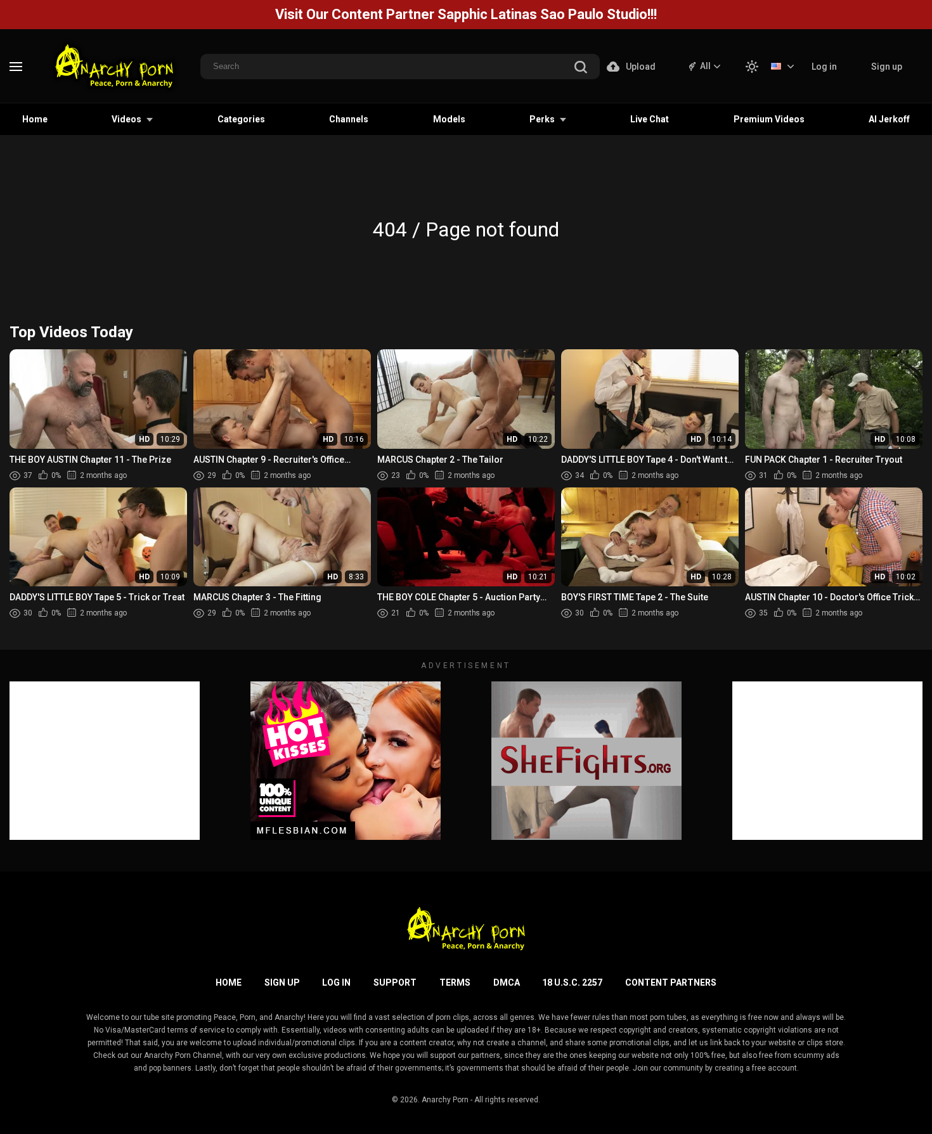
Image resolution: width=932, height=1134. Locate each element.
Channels (348, 119)
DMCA (506, 982)
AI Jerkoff (889, 119)
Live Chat (649, 119)
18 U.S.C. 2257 (572, 982)
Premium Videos (769, 119)
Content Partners (670, 982)
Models (449, 119)
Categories (241, 119)
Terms (454, 982)
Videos (126, 119)
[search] (580, 68)
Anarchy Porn (445, 1099)
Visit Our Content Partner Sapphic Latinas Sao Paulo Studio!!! (466, 14)
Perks (542, 119)
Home (35, 119)
